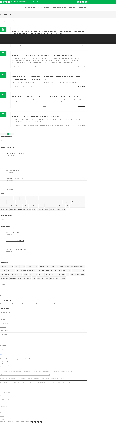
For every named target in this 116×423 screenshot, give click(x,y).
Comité (52, 198)
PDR (68, 205)
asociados (22, 198)
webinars (58, 209)
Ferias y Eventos (4, 323)
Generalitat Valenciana (16, 205)
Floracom (29, 421)
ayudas (35, 198)
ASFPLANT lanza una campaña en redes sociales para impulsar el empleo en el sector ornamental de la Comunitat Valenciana (32, 378)
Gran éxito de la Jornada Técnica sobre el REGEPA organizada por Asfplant (45, 97)
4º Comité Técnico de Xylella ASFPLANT (16, 187)
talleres (29, 209)
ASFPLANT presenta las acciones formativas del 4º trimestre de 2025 (42, 55)
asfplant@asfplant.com (9, 365)
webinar (52, 209)
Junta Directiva (61, 205)
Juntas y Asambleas (5, 330)
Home (1, 19)
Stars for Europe (21, 209)
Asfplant (16, 198)
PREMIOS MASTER (4, 334)
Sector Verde (3, 338)
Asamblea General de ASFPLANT (14, 170)
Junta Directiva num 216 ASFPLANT (15, 178)
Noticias (2, 412)
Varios (1, 349)
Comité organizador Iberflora (13, 161)
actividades (3, 198)
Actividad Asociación (5, 312)
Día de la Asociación (21, 202)
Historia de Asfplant (5, 399)
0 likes (38, 45)
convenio (67, 198)
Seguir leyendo (81, 45)
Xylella (63, 209)
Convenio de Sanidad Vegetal (78, 198)
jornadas (54, 205)
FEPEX (55, 202)
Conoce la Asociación (5, 392)
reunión (83, 205)
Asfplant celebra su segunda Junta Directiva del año (35, 116)
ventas (33, 209)
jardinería (48, 205)
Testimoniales (3, 406)
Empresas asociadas (59, 7)
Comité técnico (59, 198)
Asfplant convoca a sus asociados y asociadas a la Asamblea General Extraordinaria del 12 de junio (25, 375)
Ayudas (2, 316)
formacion (9, 19)
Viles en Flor (40, 209)
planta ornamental (74, 205)
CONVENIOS (3, 319)
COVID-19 (3, 202)
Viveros (46, 209)
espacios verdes (31, 202)
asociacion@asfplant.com (34, 1)
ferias (60, 202)
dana (13, 202)
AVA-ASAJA (29, 198)
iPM (30, 205)
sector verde (13, 209)
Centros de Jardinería (44, 198)
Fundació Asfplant (5, 205)
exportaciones (49, 202)
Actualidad (72, 7)
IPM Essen (35, 205)
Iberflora (25, 205)
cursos (8, 202)
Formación (81, 202)
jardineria (41, 205)
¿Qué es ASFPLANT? (30, 7)
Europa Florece (40, 202)
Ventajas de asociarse (5, 403)
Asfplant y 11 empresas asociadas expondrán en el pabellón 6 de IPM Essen (19, 386)
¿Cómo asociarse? (44, 7)
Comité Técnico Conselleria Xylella (15, 153)
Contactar (82, 7)
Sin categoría (3, 345)
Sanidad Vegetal (4, 209)
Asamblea (10, 198)
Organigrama (3, 395)
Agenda (2, 416)
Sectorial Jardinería (5, 341)
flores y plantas (66, 202)
